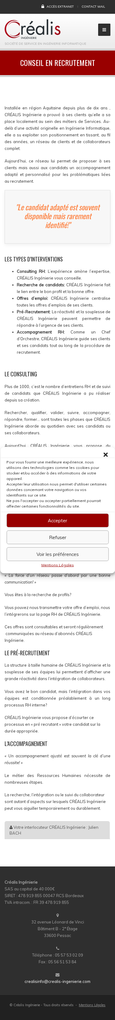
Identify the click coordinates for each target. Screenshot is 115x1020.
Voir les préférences (57, 554)
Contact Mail (93, 7)
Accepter (57, 520)
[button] (105, 455)
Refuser (57, 537)
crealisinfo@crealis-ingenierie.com (57, 981)
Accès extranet (60, 7)
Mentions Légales (57, 565)
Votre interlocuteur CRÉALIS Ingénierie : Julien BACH (54, 830)
